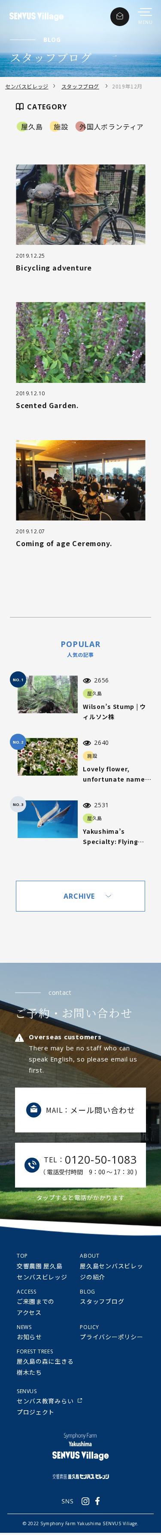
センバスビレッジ (27, 86)
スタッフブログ (80, 86)
